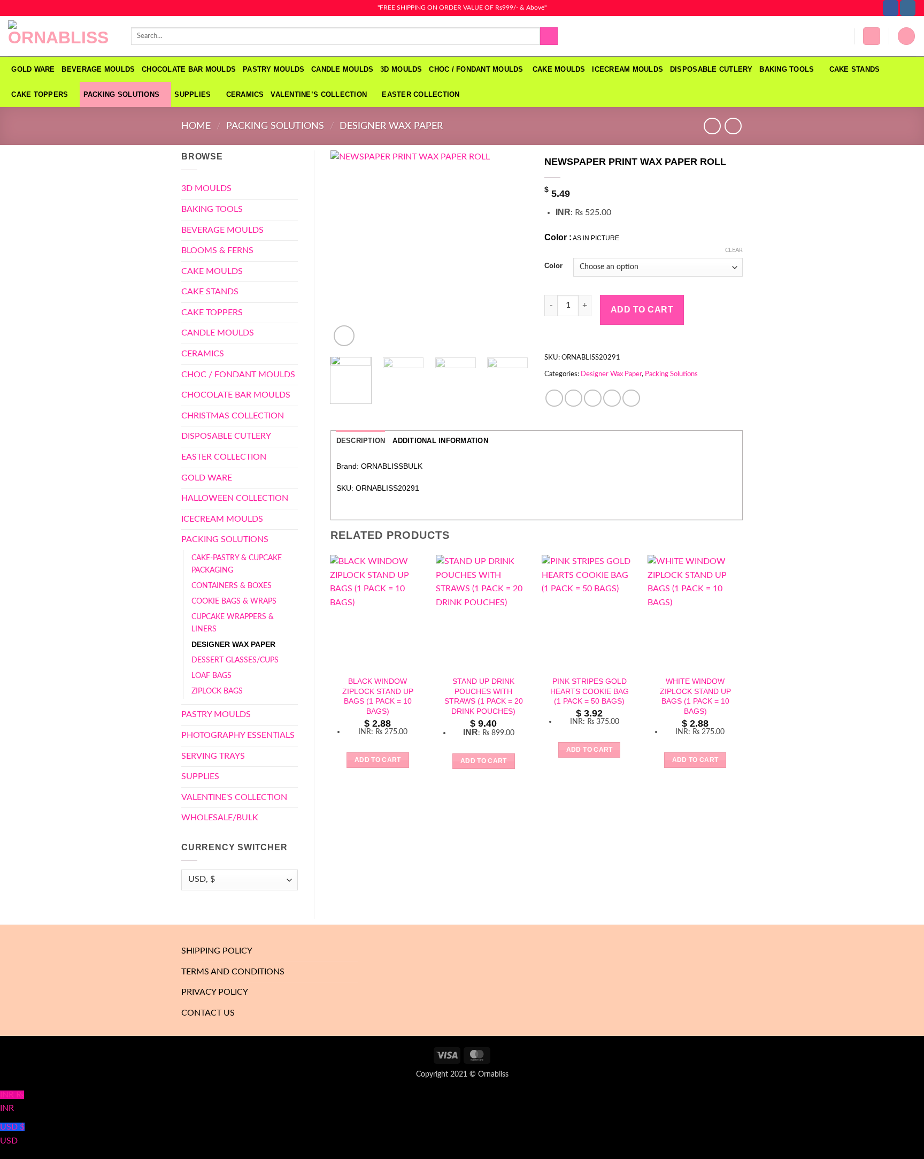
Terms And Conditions (232, 971)
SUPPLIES (192, 94)
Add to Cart (642, 309)
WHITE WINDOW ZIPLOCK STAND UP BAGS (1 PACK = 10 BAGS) (695, 696)
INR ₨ (12, 1102)
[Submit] (549, 36)
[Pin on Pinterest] (612, 398)
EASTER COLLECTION (420, 94)
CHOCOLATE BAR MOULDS (189, 69)
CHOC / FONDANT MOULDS (477, 69)
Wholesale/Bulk (219, 817)
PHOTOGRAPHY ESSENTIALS (238, 735)
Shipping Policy (216, 951)
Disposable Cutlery (711, 69)
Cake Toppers (39, 94)
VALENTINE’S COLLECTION (319, 94)
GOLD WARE (33, 69)
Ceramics (245, 94)
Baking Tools (786, 69)
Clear (734, 250)
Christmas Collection (232, 415)
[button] (871, 36)
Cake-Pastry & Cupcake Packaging (236, 564)
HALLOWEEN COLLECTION (234, 498)
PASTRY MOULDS (273, 69)
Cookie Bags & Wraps (233, 601)
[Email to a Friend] (593, 398)
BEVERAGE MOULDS (98, 69)
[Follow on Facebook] (890, 8)
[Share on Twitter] (573, 398)
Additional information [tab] (440, 441)
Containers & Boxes (231, 586)
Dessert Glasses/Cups (235, 660)
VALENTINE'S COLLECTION (234, 797)
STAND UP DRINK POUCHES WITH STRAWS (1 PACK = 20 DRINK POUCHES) (483, 696)
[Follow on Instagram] (907, 8)
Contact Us (208, 1013)
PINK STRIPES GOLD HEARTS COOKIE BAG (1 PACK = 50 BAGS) (589, 691)
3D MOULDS (401, 69)
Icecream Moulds (627, 69)
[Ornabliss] (61, 36)
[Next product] (712, 126)
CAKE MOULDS (559, 69)
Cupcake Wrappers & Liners (232, 623)
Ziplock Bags (217, 691)
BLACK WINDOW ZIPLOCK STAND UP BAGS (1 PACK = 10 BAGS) (377, 696)
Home (196, 126)
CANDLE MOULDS (342, 69)
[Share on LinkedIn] (631, 398)
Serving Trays (213, 756)
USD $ (12, 1134)
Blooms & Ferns (217, 250)
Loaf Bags (211, 676)
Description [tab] (361, 441)
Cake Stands (854, 69)
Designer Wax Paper (391, 126)
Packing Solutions (121, 94)
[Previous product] (733, 126)
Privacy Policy (214, 992)
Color (553, 266)
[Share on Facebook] (554, 398)
